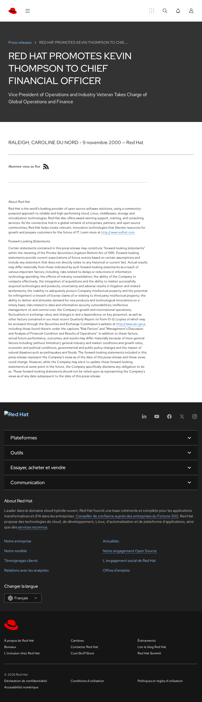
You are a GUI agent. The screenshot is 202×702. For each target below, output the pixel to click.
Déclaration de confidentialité (25, 681)
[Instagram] (194, 418)
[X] (182, 418)
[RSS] (46, 166)
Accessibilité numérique (21, 687)
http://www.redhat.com (117, 232)
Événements (146, 641)
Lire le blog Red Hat (152, 647)
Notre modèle (15, 550)
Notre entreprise (17, 541)
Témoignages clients (21, 560)
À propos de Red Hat (19, 641)
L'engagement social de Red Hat (129, 560)
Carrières (77, 641)
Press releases (20, 42)
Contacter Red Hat (84, 647)
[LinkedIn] (144, 418)
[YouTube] (157, 418)
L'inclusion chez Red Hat (22, 653)
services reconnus (32, 527)
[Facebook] (169, 418)
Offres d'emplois (116, 570)
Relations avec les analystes (26, 570)
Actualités (111, 541)
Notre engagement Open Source (130, 550)
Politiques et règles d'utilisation (160, 681)
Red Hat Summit (149, 653)
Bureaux (10, 647)
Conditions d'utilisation (87, 681)
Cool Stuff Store (82, 653)
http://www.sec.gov (130, 324)
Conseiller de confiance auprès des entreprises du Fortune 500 (126, 516)
